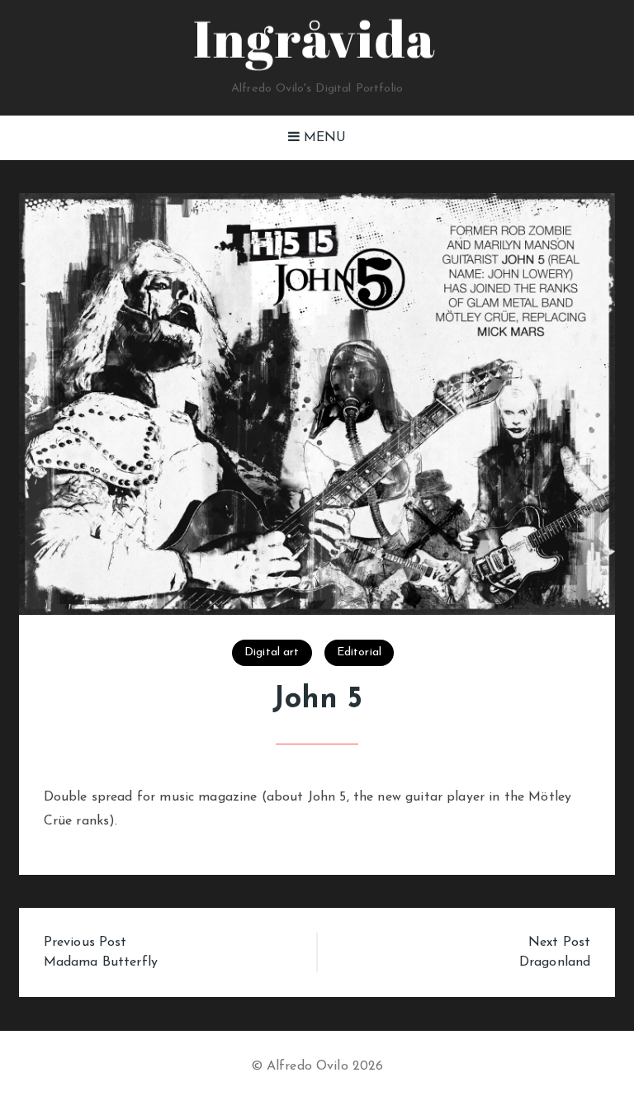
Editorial (359, 652)
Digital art (272, 652)
